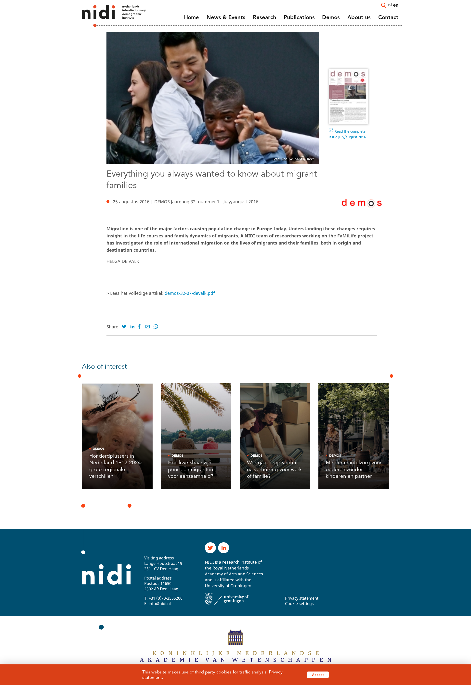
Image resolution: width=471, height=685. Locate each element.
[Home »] (107, 16)
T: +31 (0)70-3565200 (163, 598)
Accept (318, 675)
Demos (331, 17)
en (395, 4)
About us (359, 17)
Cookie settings (299, 603)
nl (390, 4)
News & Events (226, 17)
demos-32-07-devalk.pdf (190, 293)
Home (191, 17)
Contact (388, 17)
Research (264, 17)
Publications (299, 17)
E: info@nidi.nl (157, 603)
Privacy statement (301, 598)
